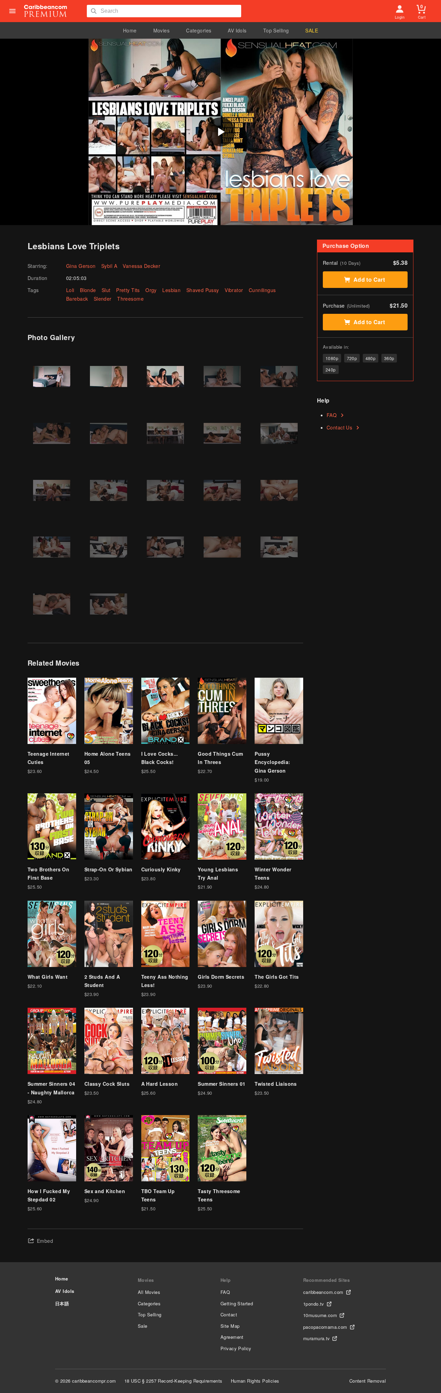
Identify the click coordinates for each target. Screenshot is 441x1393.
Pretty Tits (128, 290)
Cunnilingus (262, 290)
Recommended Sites (326, 1280)
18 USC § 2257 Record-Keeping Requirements (173, 1380)
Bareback (77, 298)
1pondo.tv (313, 1303)
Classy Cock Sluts (107, 1083)
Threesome (130, 298)
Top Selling (276, 30)
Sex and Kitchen (104, 1191)
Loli (70, 290)
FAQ (332, 415)
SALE (311, 30)
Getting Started (236, 1303)
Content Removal (367, 1380)
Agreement (232, 1337)
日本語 (62, 1303)
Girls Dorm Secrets (221, 976)
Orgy (151, 290)
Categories (198, 30)
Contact (228, 1314)
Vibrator (234, 290)
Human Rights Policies (255, 1380)
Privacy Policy (236, 1348)
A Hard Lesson (159, 1083)
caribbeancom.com (323, 1292)
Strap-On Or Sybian (108, 869)
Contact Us (339, 427)
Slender (103, 298)
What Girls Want (48, 976)
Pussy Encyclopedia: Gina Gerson (272, 762)
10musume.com (320, 1315)
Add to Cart (369, 279)
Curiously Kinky (161, 869)
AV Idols (237, 30)
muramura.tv (316, 1338)
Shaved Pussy (202, 290)
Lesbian (171, 290)
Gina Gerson (81, 265)
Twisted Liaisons (276, 1083)
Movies (161, 30)
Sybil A (109, 265)
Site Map (229, 1326)
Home (130, 30)
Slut (106, 290)
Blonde (88, 290)
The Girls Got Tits (277, 976)
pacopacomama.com (325, 1327)
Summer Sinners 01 (221, 1083)
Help (225, 1280)
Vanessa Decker (141, 265)
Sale (142, 1326)
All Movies (149, 1292)
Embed (45, 1240)
